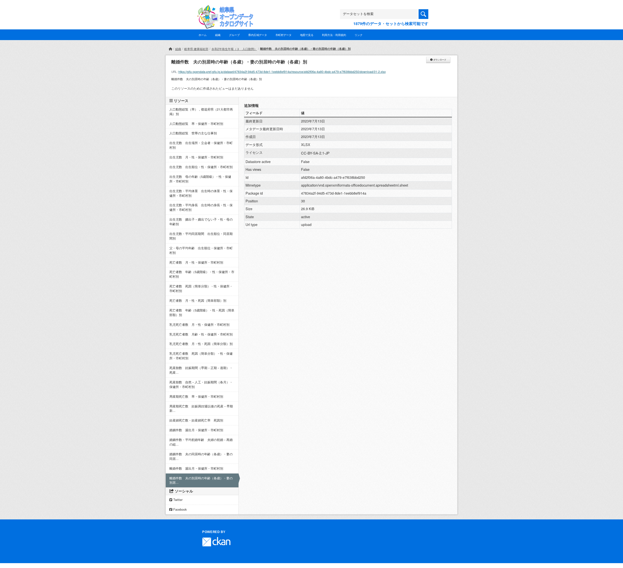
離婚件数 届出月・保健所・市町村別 (196, 468)
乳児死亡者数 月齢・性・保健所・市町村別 (201, 334)
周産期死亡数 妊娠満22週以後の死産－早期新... (201, 408)
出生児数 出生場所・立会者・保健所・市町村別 (201, 145)
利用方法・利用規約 (334, 35)
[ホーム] (170, 49)
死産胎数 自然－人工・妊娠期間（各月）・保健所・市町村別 (201, 384)
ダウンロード (439, 60)
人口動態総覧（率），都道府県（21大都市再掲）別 (201, 111)
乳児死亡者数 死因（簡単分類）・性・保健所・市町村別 (201, 355)
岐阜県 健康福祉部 (196, 49)
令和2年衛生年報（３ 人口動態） (234, 49)
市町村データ (283, 35)
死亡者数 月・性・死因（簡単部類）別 (197, 300)
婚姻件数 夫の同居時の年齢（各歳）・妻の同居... (201, 456)
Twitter (177, 500)
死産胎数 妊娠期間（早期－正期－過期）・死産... (201, 370)
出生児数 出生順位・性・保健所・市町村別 (201, 167)
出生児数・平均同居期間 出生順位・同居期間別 (201, 236)
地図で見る (306, 35)
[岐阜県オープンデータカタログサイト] (224, 9)
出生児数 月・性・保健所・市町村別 (196, 157)
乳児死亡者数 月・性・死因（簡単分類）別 (201, 344)
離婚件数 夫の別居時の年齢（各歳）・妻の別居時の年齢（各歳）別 (305, 48)
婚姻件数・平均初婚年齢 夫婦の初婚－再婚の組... (201, 442)
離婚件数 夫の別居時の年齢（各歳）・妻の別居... (201, 480)
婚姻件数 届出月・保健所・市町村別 (196, 430)
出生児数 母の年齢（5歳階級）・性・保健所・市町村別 (200, 178)
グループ (234, 35)
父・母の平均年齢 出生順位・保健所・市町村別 (201, 250)
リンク (359, 35)
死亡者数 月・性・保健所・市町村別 (196, 262)
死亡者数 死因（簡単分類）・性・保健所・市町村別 (201, 288)
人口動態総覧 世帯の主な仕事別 (193, 133)
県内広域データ (257, 35)
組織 (217, 35)
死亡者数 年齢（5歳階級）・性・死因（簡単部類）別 (201, 312)
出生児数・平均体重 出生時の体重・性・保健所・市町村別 (201, 193)
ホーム (203, 35)
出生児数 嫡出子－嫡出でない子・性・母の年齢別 (201, 221)
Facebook (179, 509)
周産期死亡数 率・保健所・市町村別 (196, 396)
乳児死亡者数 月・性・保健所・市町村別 (199, 324)
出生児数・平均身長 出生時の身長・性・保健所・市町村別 (201, 207)
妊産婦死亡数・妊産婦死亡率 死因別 (196, 420)
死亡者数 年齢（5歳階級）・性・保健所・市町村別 (201, 274)
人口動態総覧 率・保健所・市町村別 (196, 123)
